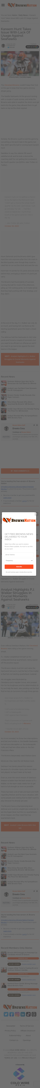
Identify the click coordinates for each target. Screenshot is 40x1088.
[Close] (36, 514)
